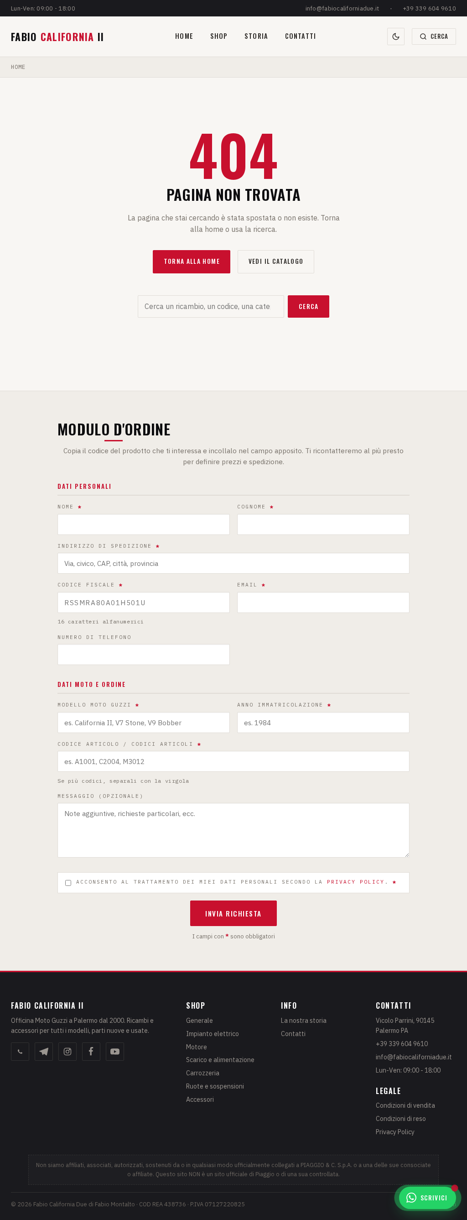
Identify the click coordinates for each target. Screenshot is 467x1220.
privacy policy (355, 882)
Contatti (300, 36)
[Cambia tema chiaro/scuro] (396, 36)
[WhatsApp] (20, 1051)
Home (184, 36)
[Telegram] (44, 1051)
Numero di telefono (94, 637)
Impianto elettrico (212, 1034)
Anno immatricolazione (284, 705)
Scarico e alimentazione (220, 1060)
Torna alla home (192, 261)
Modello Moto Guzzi (98, 705)
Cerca (309, 306)
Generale (199, 1020)
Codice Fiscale (90, 584)
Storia (256, 36)
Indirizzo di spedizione (108, 546)
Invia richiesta (233, 913)
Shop (219, 36)
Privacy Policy (395, 1132)
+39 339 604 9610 (429, 8)
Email (251, 584)
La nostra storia (304, 1020)
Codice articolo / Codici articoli (129, 744)
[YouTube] (115, 1051)
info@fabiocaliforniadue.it (342, 8)
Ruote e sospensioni (215, 1086)
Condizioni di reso (401, 1119)
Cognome (255, 506)
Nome (69, 506)
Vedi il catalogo (276, 261)
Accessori (200, 1099)
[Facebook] (91, 1051)
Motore (196, 1047)
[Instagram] (67, 1051)
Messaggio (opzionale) (100, 796)
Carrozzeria (202, 1073)
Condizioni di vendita (405, 1105)
